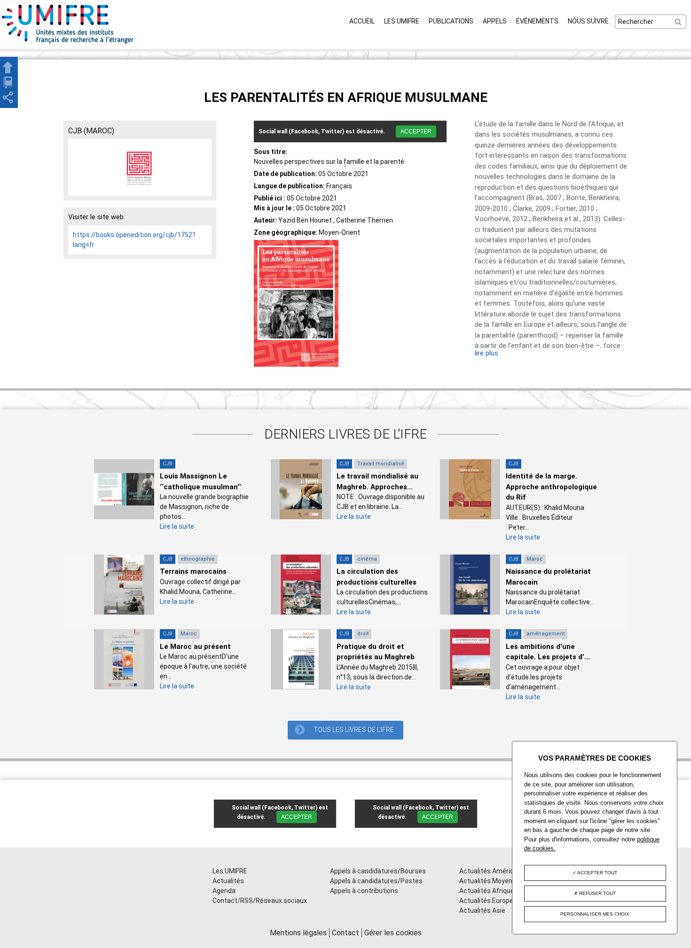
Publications (451, 21)
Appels (495, 21)
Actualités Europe (486, 900)
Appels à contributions (364, 890)
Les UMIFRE (401, 21)
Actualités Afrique (486, 890)
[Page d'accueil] (68, 43)
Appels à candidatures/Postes (376, 881)
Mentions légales (298, 932)
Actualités (228, 881)
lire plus (486, 353)
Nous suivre (588, 21)
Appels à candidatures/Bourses (378, 871)
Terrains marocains (193, 571)
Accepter (416, 131)
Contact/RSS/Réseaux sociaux (259, 900)
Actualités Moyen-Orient (496, 881)
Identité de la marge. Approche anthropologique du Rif (551, 486)
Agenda (224, 890)
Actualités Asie (482, 910)
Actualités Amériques (492, 871)
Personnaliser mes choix (594, 914)
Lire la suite (177, 526)
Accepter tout (596, 872)
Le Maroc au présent (195, 646)
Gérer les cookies (393, 932)
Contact (345, 932)
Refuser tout (597, 893)
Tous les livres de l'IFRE (354, 729)
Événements (537, 21)
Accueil (362, 21)
